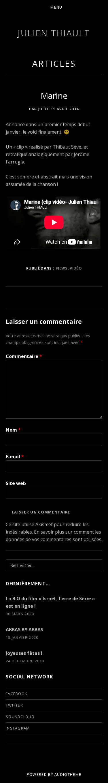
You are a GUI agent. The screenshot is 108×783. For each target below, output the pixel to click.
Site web (16, 483)
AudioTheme (67, 774)
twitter (14, 705)
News (61, 268)
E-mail (15, 456)
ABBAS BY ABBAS (24, 629)
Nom (13, 430)
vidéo (76, 268)
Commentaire (24, 356)
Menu (56, 7)
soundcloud (20, 716)
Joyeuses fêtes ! (24, 653)
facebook (16, 693)
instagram (18, 728)
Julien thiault (54, 33)
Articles (53, 63)
